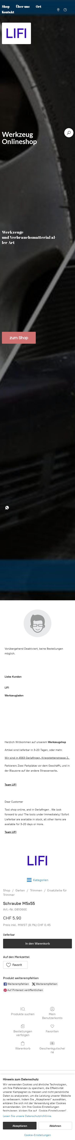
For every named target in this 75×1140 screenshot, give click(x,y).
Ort (38, 6)
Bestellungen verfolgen (22, 1033)
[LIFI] (37, 860)
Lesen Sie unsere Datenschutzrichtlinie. (27, 1116)
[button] (15, 965)
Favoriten (52, 1031)
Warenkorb (22, 1048)
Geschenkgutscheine (52, 1050)
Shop (6, 890)
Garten (20, 890)
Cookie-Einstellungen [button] (37, 1135)
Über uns (22, 6)
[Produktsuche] (69, 132)
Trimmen (36, 890)
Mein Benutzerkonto (52, 1016)
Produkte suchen (22, 1014)
